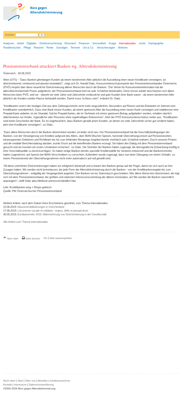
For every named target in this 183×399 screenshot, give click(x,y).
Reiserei (38, 47)
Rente (49, 47)
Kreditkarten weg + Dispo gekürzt (30, 187)
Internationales (127, 43)
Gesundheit (99, 43)
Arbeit (20, 43)
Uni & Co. (88, 47)
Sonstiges (62, 47)
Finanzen (84, 43)
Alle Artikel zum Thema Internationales (25, 221)
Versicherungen (106, 47)
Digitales (32, 43)
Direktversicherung (50, 43)
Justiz (142, 43)
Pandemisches (12, 47)
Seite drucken (32, 238)
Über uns (30, 380)
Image (112, 43)
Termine (75, 47)
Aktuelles (43, 380)
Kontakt (7, 384)
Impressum (20, 384)
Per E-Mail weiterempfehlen (58, 238)
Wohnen (123, 47)
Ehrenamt (70, 43)
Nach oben (12, 238)
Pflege (27, 47)
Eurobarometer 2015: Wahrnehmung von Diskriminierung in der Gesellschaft (62, 214)
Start (20, 380)
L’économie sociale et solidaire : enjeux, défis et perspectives (53, 210)
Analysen (8, 43)
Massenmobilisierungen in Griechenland (41, 206)
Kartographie (156, 43)
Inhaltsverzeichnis (60, 380)
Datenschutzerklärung (41, 384)
